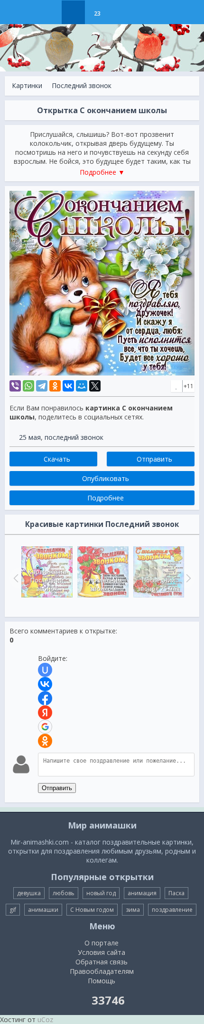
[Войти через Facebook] (45, 698)
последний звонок (74, 437)
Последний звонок (81, 85)
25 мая (30, 437)
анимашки (43, 910)
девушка (29, 893)
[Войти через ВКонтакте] (45, 684)
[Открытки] (49, 12)
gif (12, 910)
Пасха (176, 893)
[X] (95, 386)
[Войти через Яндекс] (45, 712)
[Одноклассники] (55, 386)
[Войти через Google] (45, 727)
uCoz (45, 1019)
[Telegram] (41, 386)
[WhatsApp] (28, 386)
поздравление (172, 910)
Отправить (57, 788)
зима (133, 910)
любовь (63, 893)
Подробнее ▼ (102, 172)
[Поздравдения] (120, 12)
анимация (142, 893)
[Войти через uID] (45, 670)
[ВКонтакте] (68, 386)
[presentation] (14, 578)
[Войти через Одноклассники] (45, 741)
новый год (101, 893)
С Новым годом (92, 910)
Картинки (27, 85)
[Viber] (15, 386)
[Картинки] (73, 12)
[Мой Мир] (81, 386)
